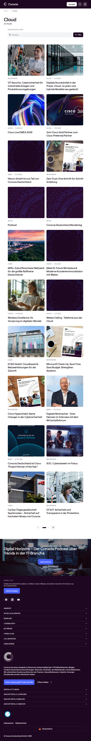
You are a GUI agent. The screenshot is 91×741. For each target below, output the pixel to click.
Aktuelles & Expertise (12, 613)
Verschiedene (9, 644)
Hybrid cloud (9, 633)
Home (6, 11)
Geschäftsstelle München (14, 699)
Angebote (7, 608)
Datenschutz (20, 723)
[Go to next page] (53, 527)
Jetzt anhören (45, 562)
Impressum (9, 723)
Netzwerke (8, 628)
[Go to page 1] (44, 527)
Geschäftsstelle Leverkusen (15, 694)
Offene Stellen (43, 682)
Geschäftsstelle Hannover (14, 704)
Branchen (8, 618)
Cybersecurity (9, 623)
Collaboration (10, 639)
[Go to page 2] (48, 527)
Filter (80, 35)
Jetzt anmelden (12, 591)
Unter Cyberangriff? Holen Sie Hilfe (19, 682)
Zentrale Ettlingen (11, 689)
